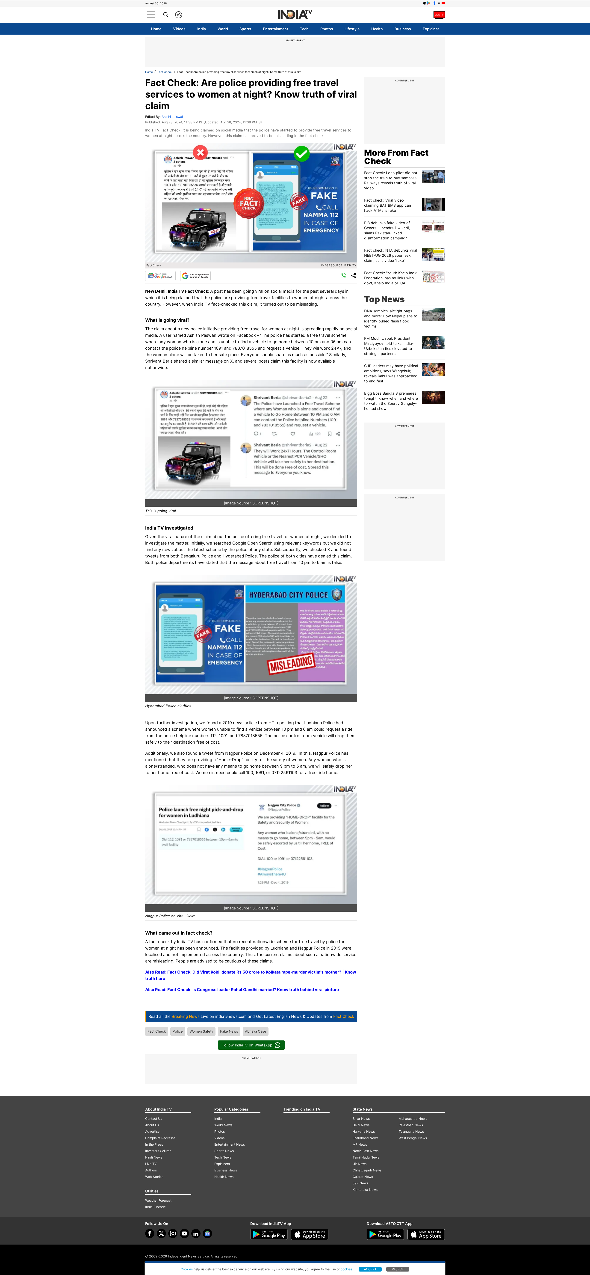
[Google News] (160, 276)
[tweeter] (161, 1233)
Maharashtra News (413, 1118)
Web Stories (154, 1177)
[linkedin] (196, 1233)
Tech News (222, 1157)
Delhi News (361, 1125)
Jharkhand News (365, 1138)
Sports (245, 29)
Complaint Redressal (160, 1138)
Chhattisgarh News (367, 1170)
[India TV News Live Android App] (269, 1234)
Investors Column (158, 1151)
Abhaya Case (255, 1031)
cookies (346, 1269)
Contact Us (153, 1118)
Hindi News (153, 1157)
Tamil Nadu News (366, 1157)
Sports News (224, 1151)
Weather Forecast (158, 1200)
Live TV (150, 1164)
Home (156, 29)
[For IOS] (426, 1234)
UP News (359, 1164)
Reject (398, 1269)
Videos (179, 29)
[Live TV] (439, 14)
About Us (152, 1125)
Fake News (229, 1031)
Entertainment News (229, 1144)
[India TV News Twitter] (438, 3)
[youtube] (184, 1233)
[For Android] (385, 1234)
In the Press (154, 1144)
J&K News (360, 1183)
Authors (151, 1170)
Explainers (222, 1164)
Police (178, 1031)
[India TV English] (295, 15)
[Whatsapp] (343, 276)
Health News (223, 1177)
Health (377, 29)
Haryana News (364, 1131)
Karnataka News (365, 1190)
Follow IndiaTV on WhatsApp (247, 1045)
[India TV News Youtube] (443, 3)
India (201, 29)
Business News (225, 1170)
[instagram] (172, 1233)
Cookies (187, 1269)
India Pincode (155, 1207)
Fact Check (164, 72)
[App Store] (309, 1234)
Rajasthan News (411, 1125)
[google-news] (207, 1233)
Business (403, 29)
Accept (370, 1269)
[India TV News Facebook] (434, 3)
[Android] (429, 3)
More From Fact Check (396, 157)
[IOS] (424, 3)
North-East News (365, 1151)
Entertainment (275, 29)
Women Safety (201, 1031)
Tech (304, 29)
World (223, 29)
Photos (326, 29)
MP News (360, 1144)
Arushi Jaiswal (172, 117)
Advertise (152, 1131)
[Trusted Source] (195, 276)
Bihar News (361, 1118)
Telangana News (411, 1131)
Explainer (431, 29)
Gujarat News (363, 1177)
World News (223, 1125)
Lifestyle (352, 29)
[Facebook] (149, 1233)
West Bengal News (413, 1138)
